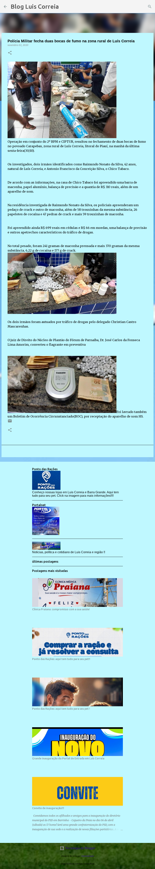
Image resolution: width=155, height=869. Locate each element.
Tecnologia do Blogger (79, 848)
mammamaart (87, 856)
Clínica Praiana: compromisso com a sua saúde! (61, 609)
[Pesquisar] (64, 6)
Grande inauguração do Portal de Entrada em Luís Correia (68, 758)
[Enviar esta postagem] (10, 422)
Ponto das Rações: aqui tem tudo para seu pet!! (61, 659)
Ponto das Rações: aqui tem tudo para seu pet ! (61, 708)
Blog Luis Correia (35, 6)
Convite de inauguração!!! (48, 808)
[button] (10, 53)
